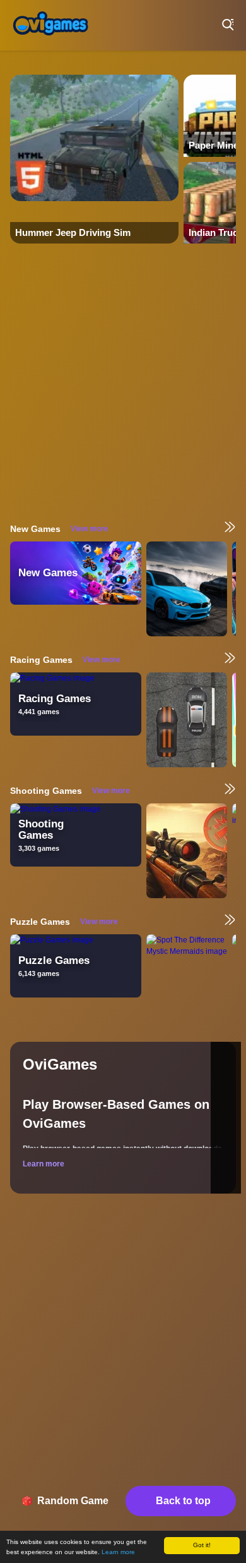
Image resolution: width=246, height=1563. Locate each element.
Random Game (72, 1500)
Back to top (183, 1500)
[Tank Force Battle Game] (186, 850)
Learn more (118, 1551)
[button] (226, 1118)
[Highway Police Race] (186, 719)
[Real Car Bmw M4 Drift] (186, 588)
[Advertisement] (123, 382)
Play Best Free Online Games (50, 25)
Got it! (202, 1544)
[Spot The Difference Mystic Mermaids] (186, 981)
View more (89, 528)
